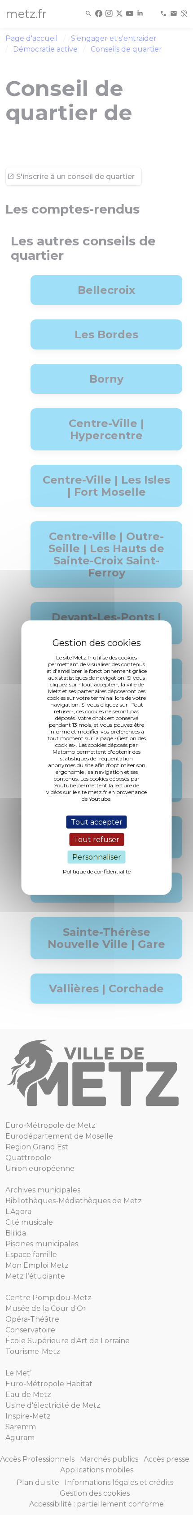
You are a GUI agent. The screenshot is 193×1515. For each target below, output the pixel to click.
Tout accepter (97, 821)
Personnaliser (96, 857)
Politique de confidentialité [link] (97, 871)
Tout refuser (96, 839)
